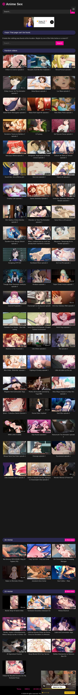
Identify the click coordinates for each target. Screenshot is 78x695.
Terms (19, 689)
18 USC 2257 (38, 689)
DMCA (27, 689)
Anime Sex (14, 4)
